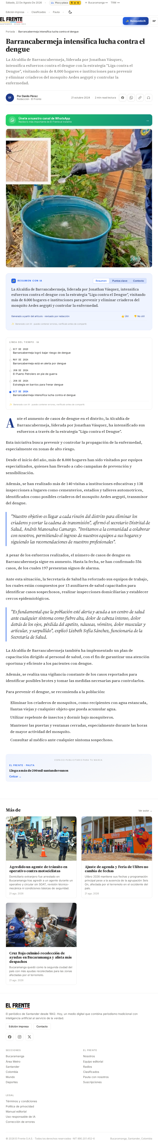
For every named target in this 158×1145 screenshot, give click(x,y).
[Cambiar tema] (70, 12)
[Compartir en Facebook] (122, 97)
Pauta (56, 12)
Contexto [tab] (138, 280)
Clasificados (38, 12)
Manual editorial (16, 1111)
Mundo (10, 1077)
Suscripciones (92, 1082)
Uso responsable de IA (20, 1116)
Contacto (42, 1026)
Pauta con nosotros (96, 1077)
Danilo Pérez (30, 96)
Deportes (12, 1082)
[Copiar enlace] (140, 97)
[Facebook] (10, 1037)
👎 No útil (139, 316)
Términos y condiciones (21, 1101)
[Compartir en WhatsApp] (131, 97)
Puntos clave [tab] (119, 280)
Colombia (12, 1071)
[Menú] (154, 21)
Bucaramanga (15, 1056)
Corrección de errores (20, 1121)
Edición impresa (15, 12)
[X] (29, 1037)
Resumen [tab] (101, 280)
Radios (87, 1066)
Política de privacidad (20, 1106)
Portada (10, 31)
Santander (12, 1066)
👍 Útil (125, 316)
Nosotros (89, 1056)
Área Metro (13, 1061)
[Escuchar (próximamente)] (148, 97)
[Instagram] (19, 1037)
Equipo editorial (93, 1061)
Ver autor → (145, 810)
